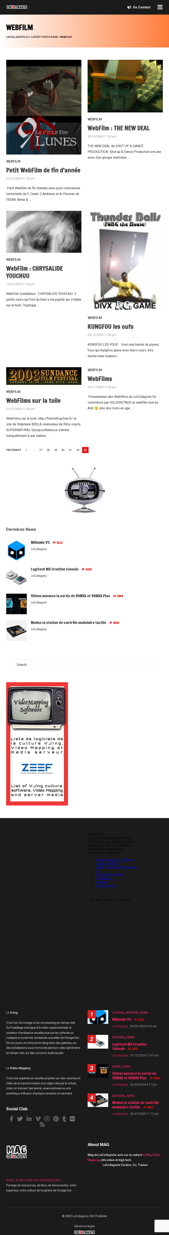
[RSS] (44, 1125)
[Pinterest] (57, 1119)
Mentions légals (84, 1226)
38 (48, 450)
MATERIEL (119, 1037)
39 (55, 450)
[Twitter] (21, 1119)
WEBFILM (13, 161)
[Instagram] (48, 1119)
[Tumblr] (65, 1119)
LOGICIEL (118, 1012)
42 (77, 450)
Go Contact (141, 7)
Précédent (13, 450)
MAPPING (132, 1012)
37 (40, 450)
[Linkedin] (31, 1119)
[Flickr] (74, 1119)
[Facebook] (13, 1119)
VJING (126, 1066)
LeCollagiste (80, 1216)
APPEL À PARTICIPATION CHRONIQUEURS (33, 1180)
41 (70, 450)
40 (63, 450)
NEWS (144, 1012)
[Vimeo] (39, 1119)
